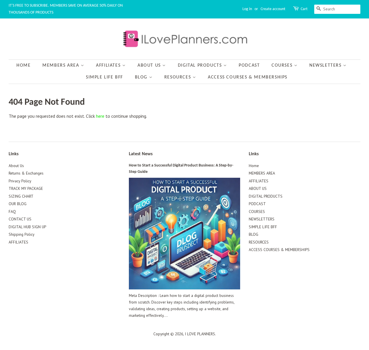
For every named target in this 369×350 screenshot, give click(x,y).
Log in (247, 9)
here (100, 116)
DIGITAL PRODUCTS (200, 65)
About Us (16, 165)
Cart (304, 9)
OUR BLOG (18, 203)
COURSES (283, 65)
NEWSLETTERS (326, 65)
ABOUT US (150, 65)
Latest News (141, 154)
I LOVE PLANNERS (200, 333)
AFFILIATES (109, 65)
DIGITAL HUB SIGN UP (27, 226)
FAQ (12, 211)
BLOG (142, 77)
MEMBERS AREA (61, 65)
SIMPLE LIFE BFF (104, 77)
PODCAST (249, 65)
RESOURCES (178, 77)
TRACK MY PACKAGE (26, 188)
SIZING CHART (21, 196)
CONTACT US (20, 219)
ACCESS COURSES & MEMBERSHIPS (247, 77)
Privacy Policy (20, 181)
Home (23, 65)
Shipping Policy (21, 234)
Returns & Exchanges (26, 173)
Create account (273, 9)
